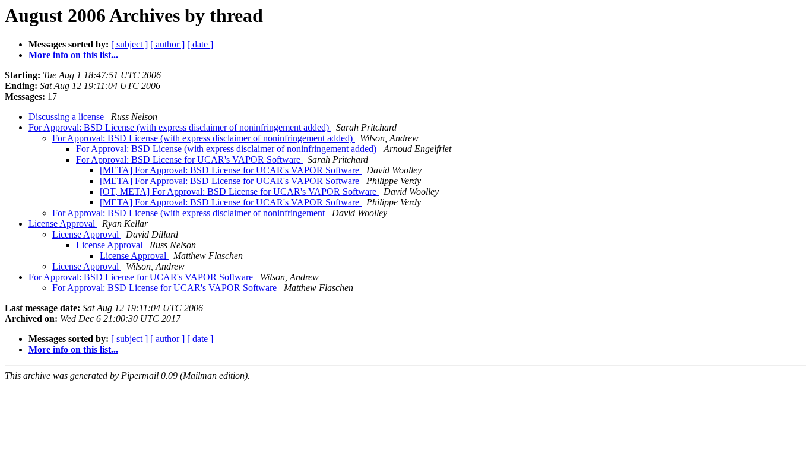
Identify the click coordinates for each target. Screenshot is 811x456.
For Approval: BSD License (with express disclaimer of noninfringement (189, 213)
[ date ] (200, 44)
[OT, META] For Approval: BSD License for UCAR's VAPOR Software (239, 191)
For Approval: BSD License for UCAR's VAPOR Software (189, 159)
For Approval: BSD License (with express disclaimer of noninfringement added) (179, 127)
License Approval (62, 223)
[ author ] (167, 44)
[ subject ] (129, 44)
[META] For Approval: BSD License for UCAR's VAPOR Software (231, 170)
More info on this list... (73, 55)
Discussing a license (67, 117)
